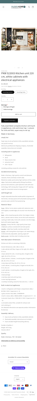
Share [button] (4, 346)
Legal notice (32, 394)
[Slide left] (15, 68)
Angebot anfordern (9, 120)
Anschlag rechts (7, 92)
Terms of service (15, 394)
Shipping (9, 86)
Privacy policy (7, 394)
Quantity (3, 96)
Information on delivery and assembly (13, 341)
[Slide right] (22, 68)
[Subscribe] (27, 362)
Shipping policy (24, 394)
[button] (3, 7)
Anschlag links (21, 92)
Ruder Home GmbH (12, 392)
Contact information (19, 397)
